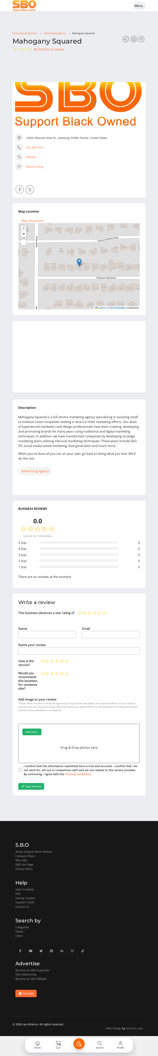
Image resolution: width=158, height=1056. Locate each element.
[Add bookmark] (141, 40)
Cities (19, 936)
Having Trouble (25, 898)
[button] (79, 262)
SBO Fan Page (24, 864)
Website (31, 157)
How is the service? (26, 663)
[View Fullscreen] (23, 242)
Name (22, 629)
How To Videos (24, 889)
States (19, 931)
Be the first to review (49, 49)
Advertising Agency (55, 33)
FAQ (18, 893)
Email (86, 629)
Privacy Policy (24, 869)
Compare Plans (25, 856)
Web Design (113, 1028)
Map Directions (32, 221)
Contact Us (22, 906)
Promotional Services (25, 33)
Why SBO (21, 860)
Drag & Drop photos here (79, 747)
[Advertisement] (79, 356)
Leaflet (101, 307)
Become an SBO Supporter (32, 970)
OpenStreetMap (117, 307)
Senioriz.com (134, 1028)
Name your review (31, 645)
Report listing (34, 166)
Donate (28, 993)
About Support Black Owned (33, 851)
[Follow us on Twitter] (30, 189)
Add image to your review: (37, 699)
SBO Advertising (25, 974)
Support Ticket (24, 902)
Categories (22, 927)
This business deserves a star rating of (46, 613)
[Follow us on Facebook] (19, 189)
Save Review (33, 786)
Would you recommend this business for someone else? (27, 680)
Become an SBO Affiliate (30, 979)
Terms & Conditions (78, 774)
